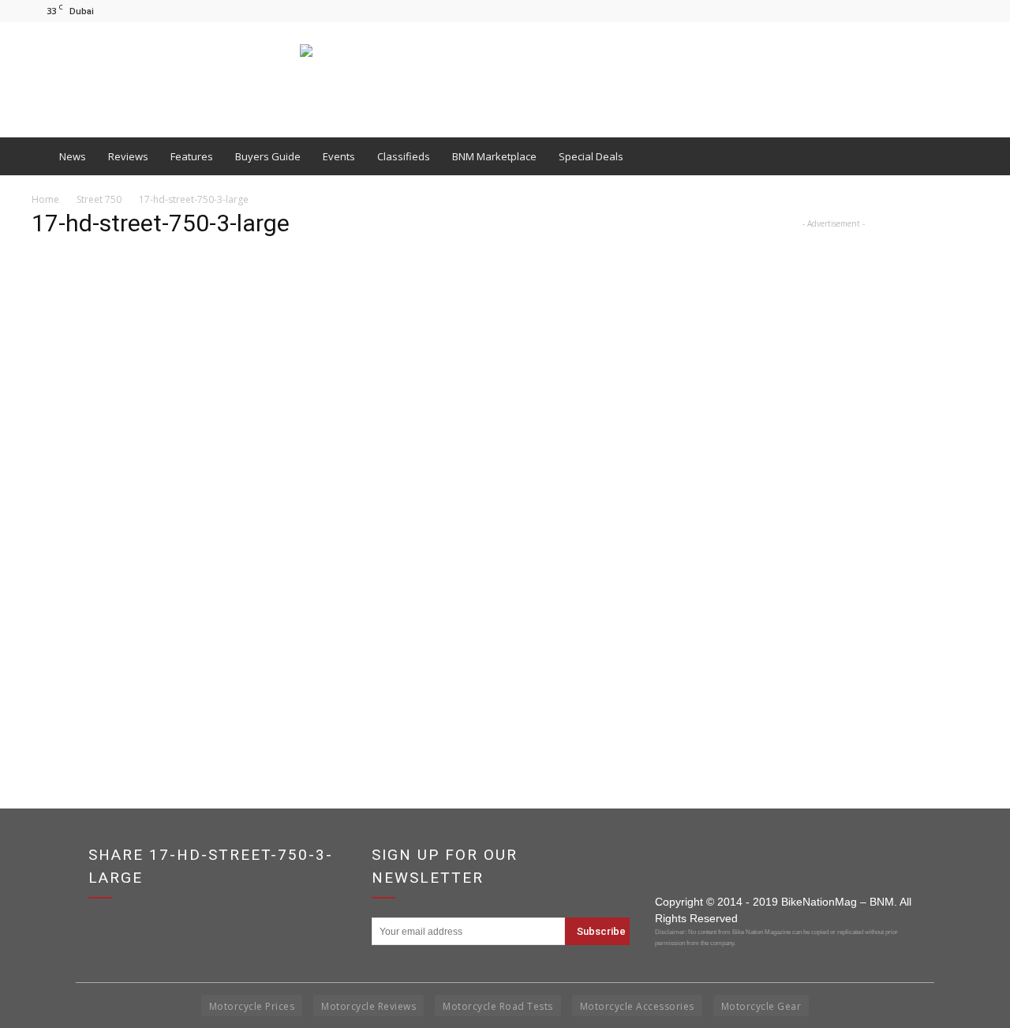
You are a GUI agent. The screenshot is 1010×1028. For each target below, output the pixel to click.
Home (45, 199)
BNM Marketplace (494, 156)
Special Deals (591, 156)
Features (191, 156)
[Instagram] (940, 10)
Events (339, 156)
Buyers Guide (268, 156)
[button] (959, 156)
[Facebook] (914, 10)
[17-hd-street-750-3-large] (341, 661)
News (72, 156)
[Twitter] (966, 10)
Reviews (128, 156)
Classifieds (403, 156)
